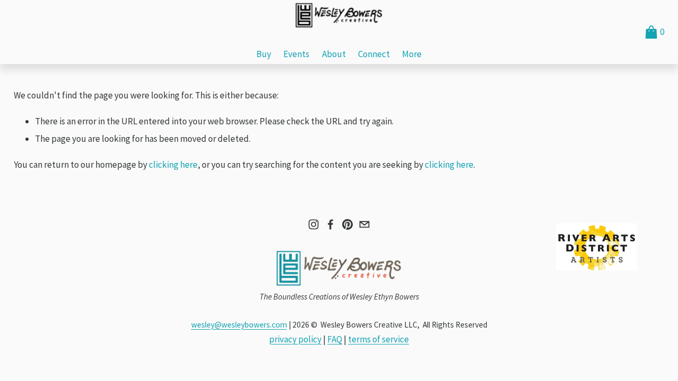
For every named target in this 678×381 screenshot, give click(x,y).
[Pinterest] (347, 224)
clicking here (173, 164)
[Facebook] (330, 224)
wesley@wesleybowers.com (239, 325)
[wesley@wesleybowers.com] (364, 224)
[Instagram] (313, 224)
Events (296, 54)
